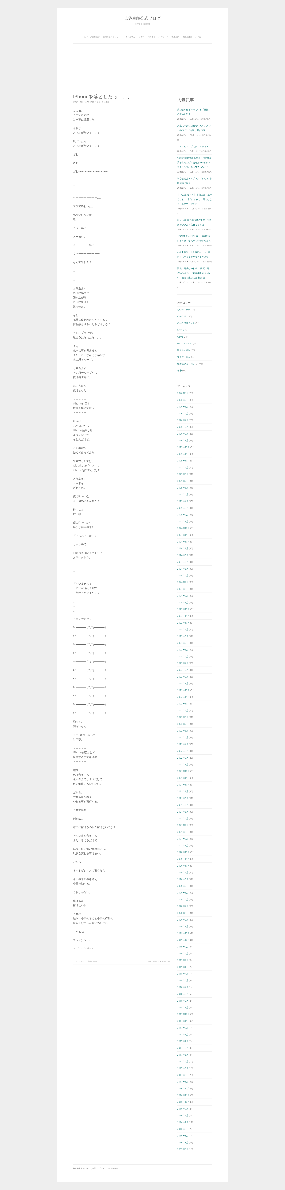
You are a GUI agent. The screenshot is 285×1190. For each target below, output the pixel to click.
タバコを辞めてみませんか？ (158, 961)
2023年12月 (183, 609)
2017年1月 (182, 1081)
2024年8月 (182, 555)
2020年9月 (182, 872)
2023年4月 (182, 663)
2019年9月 (182, 946)
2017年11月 (183, 1020)
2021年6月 (182, 811)
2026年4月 (182, 420)
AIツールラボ (183, 309)
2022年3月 (182, 750)
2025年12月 (183, 447)
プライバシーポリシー (108, 1168)
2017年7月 (182, 1041)
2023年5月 (182, 656)
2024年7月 (182, 561)
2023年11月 (183, 615)
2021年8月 (182, 798)
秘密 (179, 370)
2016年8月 (182, 1115)
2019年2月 (182, 960)
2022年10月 (183, 703)
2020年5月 (182, 899)
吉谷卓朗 (105, 102)
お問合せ (151, 37)
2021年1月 (182, 845)
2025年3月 (182, 507)
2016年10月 (183, 1101)
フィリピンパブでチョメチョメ (192, 146)
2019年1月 (182, 966)
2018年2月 (182, 1000)
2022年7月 (182, 723)
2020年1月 (182, 926)
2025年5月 (182, 494)
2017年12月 (183, 1014)
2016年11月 (183, 1095)
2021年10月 (183, 784)
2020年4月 (182, 906)
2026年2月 (182, 433)
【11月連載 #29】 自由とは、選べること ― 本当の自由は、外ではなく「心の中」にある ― (194, 199)
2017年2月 (182, 1074)
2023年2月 (182, 676)
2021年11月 (183, 777)
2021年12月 (183, 771)
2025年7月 (182, 480)
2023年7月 (182, 642)
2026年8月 (182, 393)
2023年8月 (182, 636)
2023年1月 (182, 683)
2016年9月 (182, 1108)
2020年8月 (182, 879)
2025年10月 (183, 460)
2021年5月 (182, 818)
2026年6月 (182, 406)
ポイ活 (198, 37)
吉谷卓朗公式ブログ (142, 18)
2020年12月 (183, 852)
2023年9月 (182, 629)
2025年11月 (183, 453)
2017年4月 (182, 1061)
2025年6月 (182, 487)
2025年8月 (182, 474)
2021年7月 (182, 804)
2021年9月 (182, 791)
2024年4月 (182, 582)
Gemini (180, 329)
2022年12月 (183, 690)
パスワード (163, 37)
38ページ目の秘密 (92, 37)
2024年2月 (182, 595)
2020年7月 (182, 885)
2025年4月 (182, 501)
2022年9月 (182, 710)
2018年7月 (182, 973)
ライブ (141, 37)
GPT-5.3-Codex (184, 343)
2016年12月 (183, 1088)
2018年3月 (182, 993)
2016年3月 (182, 1142)
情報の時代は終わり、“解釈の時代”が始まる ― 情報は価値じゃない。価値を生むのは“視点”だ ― (193, 273)
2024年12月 (183, 528)
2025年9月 (182, 467)
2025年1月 (182, 521)
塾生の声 (175, 37)
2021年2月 (182, 838)
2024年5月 (182, 575)
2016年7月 (182, 1122)
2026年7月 (182, 399)
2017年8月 (182, 1034)
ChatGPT (181, 316)
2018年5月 (182, 980)
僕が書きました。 (91, 948)
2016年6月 (182, 1128)
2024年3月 (182, 588)
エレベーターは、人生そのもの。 (86, 961)
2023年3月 (182, 669)
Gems (180, 336)
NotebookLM (183, 350)
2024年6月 (182, 568)
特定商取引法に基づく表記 (84, 1168)
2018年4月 (182, 987)
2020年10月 (183, 865)
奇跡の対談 (187, 37)
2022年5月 (182, 737)
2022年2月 (182, 757)
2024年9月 (182, 548)
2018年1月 (182, 1007)
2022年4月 (182, 744)
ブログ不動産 (184, 356)
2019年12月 (183, 933)
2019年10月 (183, 939)
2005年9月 (182, 1149)
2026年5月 (182, 413)
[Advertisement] (142, 69)
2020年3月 (182, 912)
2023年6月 (182, 649)
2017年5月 (182, 1054)
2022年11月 (183, 696)
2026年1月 (182, 440)
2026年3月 (182, 426)
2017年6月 (182, 1047)
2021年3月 (182, 831)
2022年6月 (182, 730)
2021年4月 (182, 825)
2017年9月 (182, 1027)
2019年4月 (182, 953)
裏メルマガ (130, 37)
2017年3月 (182, 1068)
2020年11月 (183, 858)
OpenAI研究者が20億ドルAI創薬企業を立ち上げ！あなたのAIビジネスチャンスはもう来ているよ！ (194, 162)
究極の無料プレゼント (112, 37)
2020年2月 (182, 919)
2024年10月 (183, 541)
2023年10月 (183, 622)
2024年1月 (182, 602)
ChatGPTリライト (186, 323)
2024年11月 (183, 534)
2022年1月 (182, 764)
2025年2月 (182, 514)
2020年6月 (182, 892)
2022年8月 (182, 717)
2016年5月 (182, 1135)
